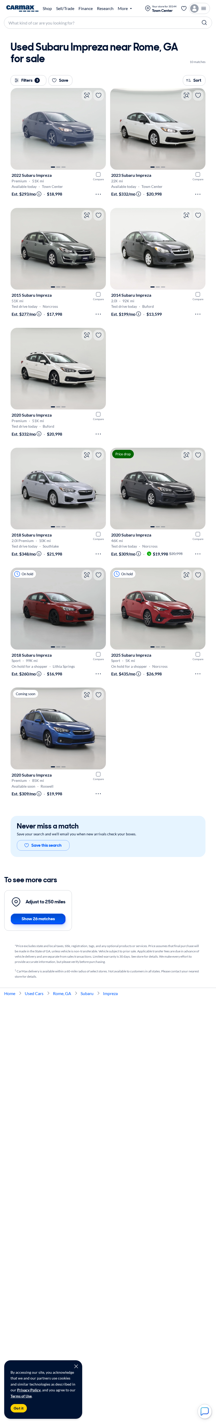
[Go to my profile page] (199, 8)
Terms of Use (21, 1396)
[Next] (99, 128)
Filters (29, 80)
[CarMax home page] (22, 8)
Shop (47, 8)
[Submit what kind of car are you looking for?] (204, 22)
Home (9, 993)
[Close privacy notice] (76, 1366)
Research (105, 8)
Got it (19, 1408)
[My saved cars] (184, 8)
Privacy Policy (29, 1390)
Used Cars (34, 993)
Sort (197, 80)
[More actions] (98, 194)
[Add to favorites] (98, 95)
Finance (85, 8)
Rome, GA (62, 993)
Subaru (87, 993)
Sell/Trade (65, 8)
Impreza (110, 993)
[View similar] (87, 95)
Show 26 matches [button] (38, 919)
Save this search (46, 845)
